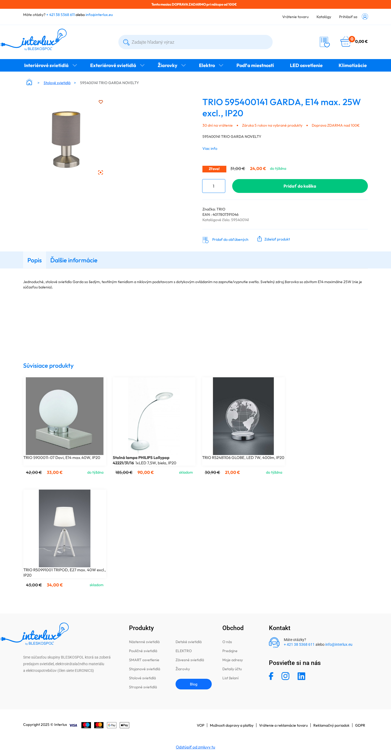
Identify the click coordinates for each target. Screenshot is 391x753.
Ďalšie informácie (73, 260)
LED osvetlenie (306, 65)
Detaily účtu (232, 669)
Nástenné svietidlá (144, 641)
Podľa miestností (255, 65)
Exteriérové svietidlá (113, 65)
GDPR (360, 725)
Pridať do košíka (300, 186)
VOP (200, 725)
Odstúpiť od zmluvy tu (195, 747)
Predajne (230, 650)
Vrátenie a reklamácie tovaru (283, 725)
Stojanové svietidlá (144, 669)
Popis (34, 260)
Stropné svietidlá (143, 687)
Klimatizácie (353, 65)
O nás (227, 641)
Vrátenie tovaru (295, 16)
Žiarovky (167, 65)
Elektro (207, 65)
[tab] (34, 259)
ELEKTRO (184, 650)
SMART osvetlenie (144, 659)
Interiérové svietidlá (46, 65)
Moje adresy (232, 659)
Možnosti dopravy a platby (231, 725)
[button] (272, 238)
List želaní (230, 678)
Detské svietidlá (189, 641)
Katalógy (324, 16)
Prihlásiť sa (348, 16)
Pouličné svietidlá (143, 650)
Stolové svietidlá (57, 82)
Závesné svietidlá (190, 659)
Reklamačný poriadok (331, 725)
